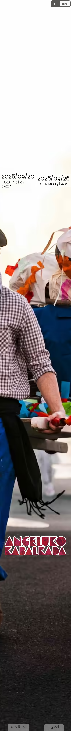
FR (55, 3)
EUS (64, 3)
